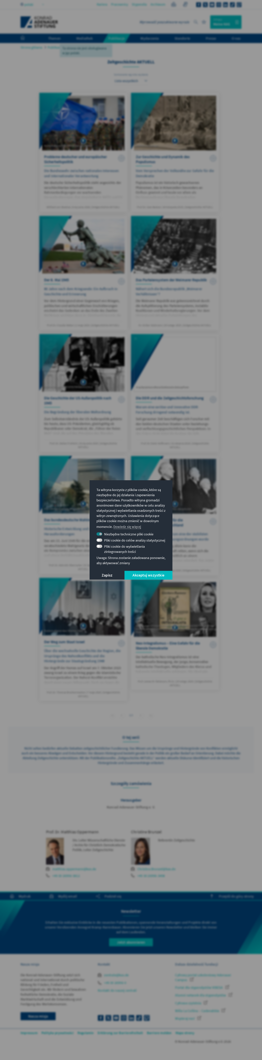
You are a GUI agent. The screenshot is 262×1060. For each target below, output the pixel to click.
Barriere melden (159, 1033)
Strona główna (31, 47)
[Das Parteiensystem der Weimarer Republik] (175, 273)
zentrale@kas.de (116, 975)
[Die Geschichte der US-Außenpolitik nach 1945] (83, 393)
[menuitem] (26, 38)
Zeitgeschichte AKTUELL (86, 47)
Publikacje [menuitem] (116, 38)
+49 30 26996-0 (114, 982)
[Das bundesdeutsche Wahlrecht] (83, 515)
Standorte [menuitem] (182, 38)
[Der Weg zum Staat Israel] (83, 639)
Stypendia (139, 4)
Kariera (102, 4)
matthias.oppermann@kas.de (74, 869)
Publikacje (55, 47)
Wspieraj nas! (185, 1018)
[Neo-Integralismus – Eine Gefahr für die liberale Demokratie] (175, 634)
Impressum (29, 1033)
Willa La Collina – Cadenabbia (197, 1011)
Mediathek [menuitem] (84, 38)
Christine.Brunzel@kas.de (156, 869)
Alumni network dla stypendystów (201, 995)
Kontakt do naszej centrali (117, 990)
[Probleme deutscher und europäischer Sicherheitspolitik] (83, 152)
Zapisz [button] (107, 575)
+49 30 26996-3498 (151, 875)
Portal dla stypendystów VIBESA (199, 987)
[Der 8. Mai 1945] (83, 273)
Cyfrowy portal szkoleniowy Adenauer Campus (203, 977)
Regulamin (85, 1033)
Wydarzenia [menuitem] (149, 38)
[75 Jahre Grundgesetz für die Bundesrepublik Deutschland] (175, 515)
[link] (121, 715)
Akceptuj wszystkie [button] (148, 575)
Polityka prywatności (57, 1033)
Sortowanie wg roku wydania (131, 74)
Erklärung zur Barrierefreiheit (120, 1033)
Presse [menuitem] (211, 38)
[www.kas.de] (39, 22)
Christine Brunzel (146, 831)
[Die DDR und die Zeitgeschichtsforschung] (175, 393)
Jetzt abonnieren (131, 942)
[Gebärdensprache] (185, 5)
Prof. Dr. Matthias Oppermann (72, 831)
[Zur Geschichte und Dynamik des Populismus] (175, 152)
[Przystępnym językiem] (173, 5)
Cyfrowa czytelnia (188, 1003)
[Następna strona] (140, 715)
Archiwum (158, 4)
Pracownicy (119, 4)
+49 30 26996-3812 (66, 875)
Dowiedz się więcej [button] (127, 526)
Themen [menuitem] (54, 38)
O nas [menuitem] (236, 38)
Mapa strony (184, 1033)
